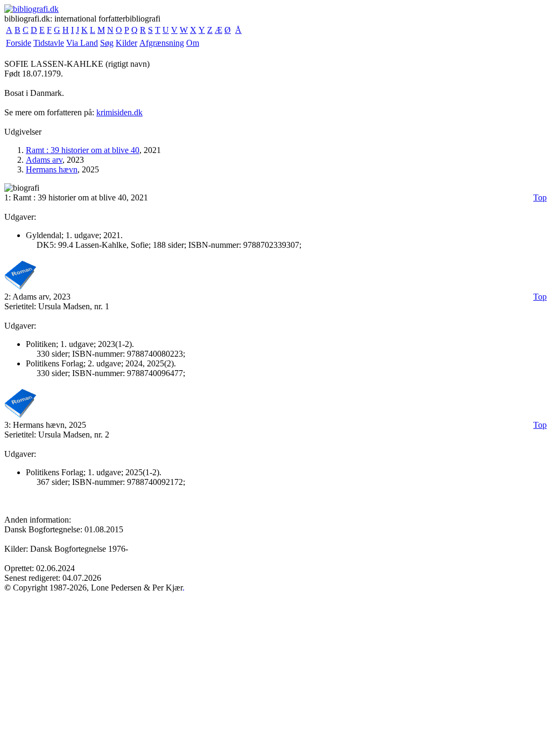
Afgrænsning (161, 42)
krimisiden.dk (119, 112)
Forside (18, 42)
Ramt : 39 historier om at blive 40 (82, 150)
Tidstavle (48, 42)
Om (192, 42)
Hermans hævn (51, 169)
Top (540, 197)
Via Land (82, 42)
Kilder (126, 42)
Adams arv (44, 159)
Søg (107, 42)
